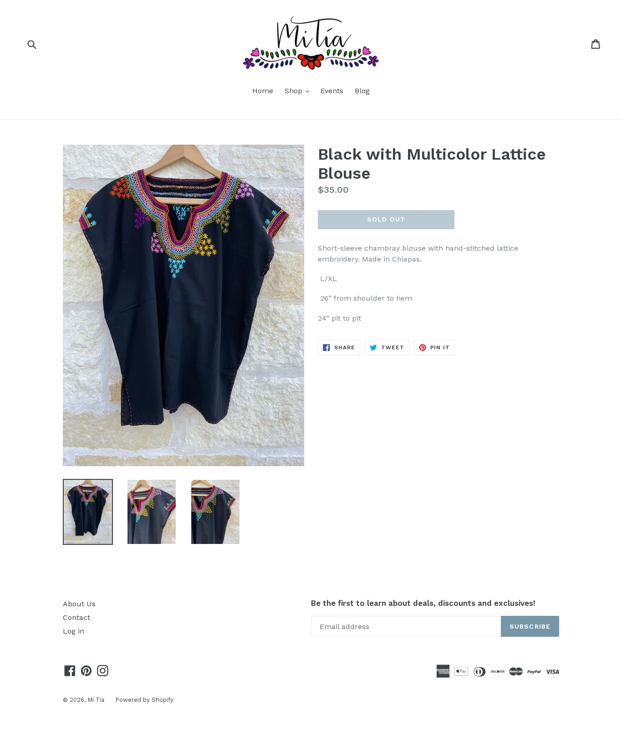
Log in (73, 631)
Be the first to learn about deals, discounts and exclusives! (423, 603)
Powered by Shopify (144, 699)
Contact (76, 617)
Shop (299, 90)
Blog (362, 90)
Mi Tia (96, 699)
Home (262, 90)
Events (332, 90)
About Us (79, 603)
